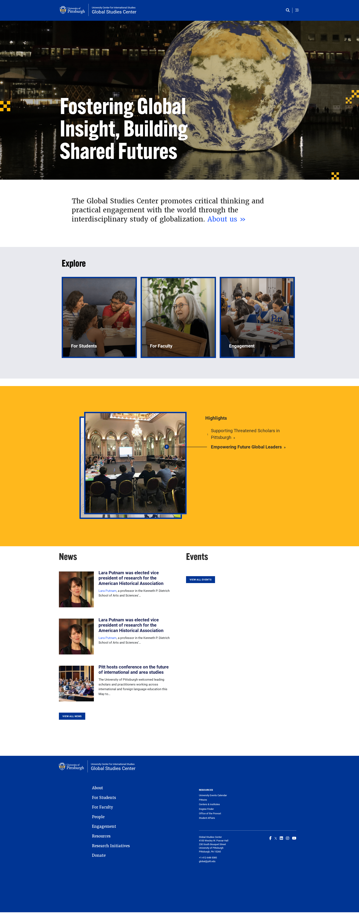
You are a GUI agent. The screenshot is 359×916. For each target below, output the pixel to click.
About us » (227, 219)
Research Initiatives (111, 845)
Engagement (104, 826)
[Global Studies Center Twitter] (275, 838)
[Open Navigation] (297, 10)
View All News (72, 716)
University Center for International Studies (114, 7)
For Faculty (102, 807)
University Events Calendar (213, 795)
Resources (101, 836)
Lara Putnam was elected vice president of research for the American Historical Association (131, 578)
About (97, 788)
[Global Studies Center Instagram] (287, 838)
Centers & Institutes (209, 804)
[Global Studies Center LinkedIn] (281, 838)
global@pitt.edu (207, 861)
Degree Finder (206, 809)
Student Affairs (207, 818)
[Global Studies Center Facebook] (270, 838)
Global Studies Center (114, 12)
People (98, 816)
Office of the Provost (210, 813)
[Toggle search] (288, 10)
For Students (104, 797)
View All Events (200, 579)
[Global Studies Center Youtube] (294, 838)
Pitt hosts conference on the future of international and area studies (134, 669)
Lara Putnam (107, 590)
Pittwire (203, 799)
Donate (99, 855)
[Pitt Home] (74, 10)
